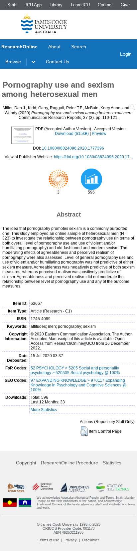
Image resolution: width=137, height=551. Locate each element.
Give (125, 4)
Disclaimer (90, 540)
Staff (12, 4)
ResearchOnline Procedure (69, 462)
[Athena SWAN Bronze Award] (16, 487)
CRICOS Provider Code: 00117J (69, 528)
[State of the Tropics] (112, 487)
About (54, 46)
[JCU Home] (44, 23)
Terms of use (48, 540)
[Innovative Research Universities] (42, 487)
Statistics (112, 462)
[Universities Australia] (75, 487)
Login (126, 54)
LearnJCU (80, 4)
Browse (13, 61)
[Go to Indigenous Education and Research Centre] (10, 502)
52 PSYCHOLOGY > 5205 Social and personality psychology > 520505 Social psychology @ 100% (75, 370)
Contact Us (57, 61)
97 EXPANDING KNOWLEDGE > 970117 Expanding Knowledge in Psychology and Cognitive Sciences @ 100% (78, 385)
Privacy (71, 540)
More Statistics (44, 409)
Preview (99, 133)
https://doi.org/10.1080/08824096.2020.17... (93, 157)
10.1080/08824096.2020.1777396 (73, 148)
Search (78, 46)
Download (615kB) (72, 133)
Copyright (26, 462)
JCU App (33, 4)
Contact (105, 4)
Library (56, 4)
